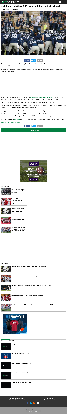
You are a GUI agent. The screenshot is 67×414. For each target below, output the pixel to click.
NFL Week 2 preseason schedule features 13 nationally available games (31, 285)
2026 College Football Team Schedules (22, 382)
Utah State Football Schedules (10, 122)
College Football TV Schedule (19, 344)
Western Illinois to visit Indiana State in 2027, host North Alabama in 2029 (31, 276)
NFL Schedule (50, 398)
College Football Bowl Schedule (17, 399)
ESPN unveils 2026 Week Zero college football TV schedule (18, 191)
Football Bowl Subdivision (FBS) (20, 372)
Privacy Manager (33, 411)
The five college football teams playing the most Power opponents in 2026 (18, 229)
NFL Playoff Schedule (49, 399)
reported (17, 119)
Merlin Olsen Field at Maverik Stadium (41, 97)
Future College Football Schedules (21, 363)
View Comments (33, 130)
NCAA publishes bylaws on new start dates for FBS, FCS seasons (19, 219)
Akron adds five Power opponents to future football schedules (17, 210)
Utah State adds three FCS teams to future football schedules (31, 6)
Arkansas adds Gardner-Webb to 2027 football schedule (27, 295)
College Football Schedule (17, 398)
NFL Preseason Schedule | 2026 (20, 353)
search (60, 2)
